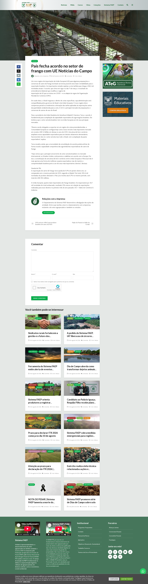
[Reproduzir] (18, 535)
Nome (33, 274)
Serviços (34, 61)
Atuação (31, 318)
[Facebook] (115, 552)
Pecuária (70, 351)
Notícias (64, 5)
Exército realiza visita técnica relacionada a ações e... (81, 467)
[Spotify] (115, 557)
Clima (88, 5)
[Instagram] (110, 552)
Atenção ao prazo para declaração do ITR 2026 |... (41, 467)
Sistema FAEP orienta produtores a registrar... (40, 401)
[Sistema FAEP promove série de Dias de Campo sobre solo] (82, 488)
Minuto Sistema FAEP (34, 451)
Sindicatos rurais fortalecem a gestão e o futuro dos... (43, 334)
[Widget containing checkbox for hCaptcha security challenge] (46, 287)
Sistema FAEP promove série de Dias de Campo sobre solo (81, 501)
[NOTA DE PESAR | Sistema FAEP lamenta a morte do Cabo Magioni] (43, 488)
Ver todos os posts (48, 212)
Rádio (43, 451)
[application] (27, 529)
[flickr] (110, 557)
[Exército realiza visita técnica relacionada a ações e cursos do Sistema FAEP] (82, 455)
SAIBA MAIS (26, 582)
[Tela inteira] (37, 535)
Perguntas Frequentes (85, 527)
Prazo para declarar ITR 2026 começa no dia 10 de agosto (43, 434)
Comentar (69, 76)
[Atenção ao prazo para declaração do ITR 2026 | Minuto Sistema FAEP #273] (43, 455)
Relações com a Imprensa (41, 76)
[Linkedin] (120, 552)
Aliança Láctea (114, 527)
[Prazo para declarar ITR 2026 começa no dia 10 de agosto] (43, 421)
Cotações (97, 5)
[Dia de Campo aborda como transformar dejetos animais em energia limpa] (82, 355)
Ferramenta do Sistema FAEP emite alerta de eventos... (42, 368)
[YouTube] (125, 552)
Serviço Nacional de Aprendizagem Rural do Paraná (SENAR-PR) (27, 557)
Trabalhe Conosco (84, 548)
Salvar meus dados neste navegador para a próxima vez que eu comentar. (54, 281)
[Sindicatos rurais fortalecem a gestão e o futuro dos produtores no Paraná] (43, 322)
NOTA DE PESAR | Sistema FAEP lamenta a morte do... (41, 501)
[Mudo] (34, 535)
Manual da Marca (83, 536)
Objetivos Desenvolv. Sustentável (89, 544)
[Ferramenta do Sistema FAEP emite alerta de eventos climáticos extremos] (43, 355)
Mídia (72, 5)
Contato (121, 5)
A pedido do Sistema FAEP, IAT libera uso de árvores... (80, 334)
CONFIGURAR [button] (114, 579)
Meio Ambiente (79, 318)
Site (74, 274)
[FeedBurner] (120, 557)
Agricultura (32, 385)
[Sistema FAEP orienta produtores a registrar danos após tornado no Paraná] (43, 388)
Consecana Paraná (115, 532)
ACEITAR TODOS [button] (126, 579)
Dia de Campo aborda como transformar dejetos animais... (82, 368)
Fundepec (112, 540)
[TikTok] (130, 552)
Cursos (80, 5)
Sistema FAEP (109, 5)
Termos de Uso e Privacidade (87, 552)
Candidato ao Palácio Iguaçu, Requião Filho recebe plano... (81, 401)
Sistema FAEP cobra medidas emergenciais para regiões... (81, 434)
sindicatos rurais (27, 559)
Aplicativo (81, 540)
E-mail (54, 274)
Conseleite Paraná (115, 536)
